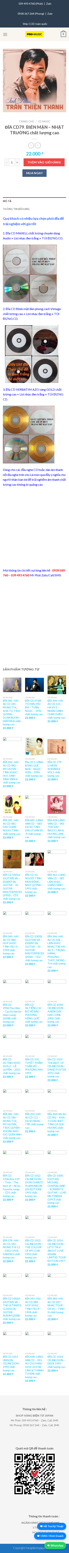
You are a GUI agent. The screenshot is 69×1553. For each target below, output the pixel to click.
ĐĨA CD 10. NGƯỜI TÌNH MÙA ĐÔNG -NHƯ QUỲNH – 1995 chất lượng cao (34, 883)
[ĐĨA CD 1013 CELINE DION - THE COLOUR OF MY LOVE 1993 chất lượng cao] (34, 1224)
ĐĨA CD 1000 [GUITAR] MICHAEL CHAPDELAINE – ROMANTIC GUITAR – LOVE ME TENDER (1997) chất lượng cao (57, 1189)
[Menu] (5, 34)
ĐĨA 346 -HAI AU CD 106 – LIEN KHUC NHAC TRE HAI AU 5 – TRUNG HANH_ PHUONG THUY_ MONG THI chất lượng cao (56, 952)
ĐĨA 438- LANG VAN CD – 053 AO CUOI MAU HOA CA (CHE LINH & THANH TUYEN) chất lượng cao (34, 1367)
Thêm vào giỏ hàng (44, 162)
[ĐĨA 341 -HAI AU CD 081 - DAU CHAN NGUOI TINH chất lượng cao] (12, 804)
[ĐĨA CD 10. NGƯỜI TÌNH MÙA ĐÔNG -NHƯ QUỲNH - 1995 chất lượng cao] (34, 859)
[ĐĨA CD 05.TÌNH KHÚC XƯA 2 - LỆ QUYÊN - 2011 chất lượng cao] (12, 1043)
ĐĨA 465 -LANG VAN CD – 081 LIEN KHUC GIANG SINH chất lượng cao (57, 881)
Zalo (48, 3)
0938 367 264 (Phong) (31, 13)
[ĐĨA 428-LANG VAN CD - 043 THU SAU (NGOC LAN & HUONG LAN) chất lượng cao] (57, 804)
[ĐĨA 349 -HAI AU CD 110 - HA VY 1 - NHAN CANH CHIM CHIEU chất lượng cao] (57, 684)
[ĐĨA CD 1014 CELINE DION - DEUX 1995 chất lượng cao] (57, 1341)
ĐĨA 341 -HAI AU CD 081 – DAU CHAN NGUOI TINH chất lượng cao (11, 827)
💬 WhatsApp (55, 1545)
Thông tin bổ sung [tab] (16, 209)
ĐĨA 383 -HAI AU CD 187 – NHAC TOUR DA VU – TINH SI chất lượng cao (56, 1307)
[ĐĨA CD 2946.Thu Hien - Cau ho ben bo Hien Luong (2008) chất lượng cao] (12, 989)
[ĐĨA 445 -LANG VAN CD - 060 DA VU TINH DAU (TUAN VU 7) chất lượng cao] (34, 804)
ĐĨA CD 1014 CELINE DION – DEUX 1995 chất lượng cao (56, 1361)
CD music (44, 121)
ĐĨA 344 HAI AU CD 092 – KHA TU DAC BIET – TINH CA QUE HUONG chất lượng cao (57, 1123)
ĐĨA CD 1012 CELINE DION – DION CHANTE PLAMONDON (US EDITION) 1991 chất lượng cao (34, 1186)
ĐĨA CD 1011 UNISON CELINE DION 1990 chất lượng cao (11, 1363)
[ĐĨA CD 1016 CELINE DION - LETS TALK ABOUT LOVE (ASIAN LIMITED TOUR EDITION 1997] (57, 1224)
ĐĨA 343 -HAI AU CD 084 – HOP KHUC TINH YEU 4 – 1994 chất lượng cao (33, 1307)
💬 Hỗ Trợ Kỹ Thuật (51, 1526)
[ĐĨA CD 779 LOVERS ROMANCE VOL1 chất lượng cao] (57, 746)
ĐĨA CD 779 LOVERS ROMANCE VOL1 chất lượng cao (54, 769)
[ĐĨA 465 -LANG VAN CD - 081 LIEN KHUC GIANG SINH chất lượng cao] (57, 859)
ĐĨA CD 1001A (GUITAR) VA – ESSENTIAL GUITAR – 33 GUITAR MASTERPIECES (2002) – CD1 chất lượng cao (12, 886)
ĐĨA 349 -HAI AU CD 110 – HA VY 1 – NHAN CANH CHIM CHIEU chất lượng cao (56, 709)
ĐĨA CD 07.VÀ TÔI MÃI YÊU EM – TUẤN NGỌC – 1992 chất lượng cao (34, 707)
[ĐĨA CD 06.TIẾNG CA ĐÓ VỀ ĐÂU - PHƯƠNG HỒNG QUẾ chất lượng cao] (34, 989)
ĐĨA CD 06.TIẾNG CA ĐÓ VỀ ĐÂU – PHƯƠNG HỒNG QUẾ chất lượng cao (34, 1013)
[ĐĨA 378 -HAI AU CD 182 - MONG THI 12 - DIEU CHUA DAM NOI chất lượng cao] (12, 1224)
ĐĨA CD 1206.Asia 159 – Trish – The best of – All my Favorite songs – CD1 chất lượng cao (12, 1186)
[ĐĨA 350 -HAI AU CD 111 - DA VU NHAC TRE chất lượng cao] (34, 1098)
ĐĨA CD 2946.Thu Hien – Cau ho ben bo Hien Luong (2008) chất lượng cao (12, 1013)
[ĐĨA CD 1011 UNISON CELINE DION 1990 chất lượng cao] (12, 1341)
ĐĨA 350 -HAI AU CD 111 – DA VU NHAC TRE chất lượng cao (34, 1121)
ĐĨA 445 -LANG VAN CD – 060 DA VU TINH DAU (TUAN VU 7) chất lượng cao (34, 829)
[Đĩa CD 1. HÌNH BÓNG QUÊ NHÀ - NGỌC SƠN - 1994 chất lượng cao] (34, 746)
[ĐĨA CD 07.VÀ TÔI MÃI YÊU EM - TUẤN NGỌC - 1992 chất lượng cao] (34, 684)
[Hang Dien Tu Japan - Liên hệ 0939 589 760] (34, 34)
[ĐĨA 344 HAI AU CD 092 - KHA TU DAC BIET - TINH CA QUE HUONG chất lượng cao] (57, 1098)
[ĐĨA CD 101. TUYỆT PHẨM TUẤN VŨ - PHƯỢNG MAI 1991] (34, 1043)
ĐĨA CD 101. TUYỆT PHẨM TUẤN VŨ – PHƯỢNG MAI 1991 (34, 1066)
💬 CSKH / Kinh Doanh (50, 1535)
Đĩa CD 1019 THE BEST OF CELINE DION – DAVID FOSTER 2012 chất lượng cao (57, 1068)
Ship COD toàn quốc (35, 23)
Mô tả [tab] (7, 201)
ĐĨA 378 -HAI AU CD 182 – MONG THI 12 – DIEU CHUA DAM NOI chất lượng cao (11, 1249)
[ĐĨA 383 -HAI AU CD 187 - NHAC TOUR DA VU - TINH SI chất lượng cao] (57, 1282)
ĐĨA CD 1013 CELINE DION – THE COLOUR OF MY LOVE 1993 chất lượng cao (34, 1249)
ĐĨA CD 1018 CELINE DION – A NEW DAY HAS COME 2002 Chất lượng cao (56, 1013)
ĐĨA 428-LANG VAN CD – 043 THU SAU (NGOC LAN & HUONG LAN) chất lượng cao (56, 829)
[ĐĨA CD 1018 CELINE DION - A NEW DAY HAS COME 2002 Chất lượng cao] (57, 989)
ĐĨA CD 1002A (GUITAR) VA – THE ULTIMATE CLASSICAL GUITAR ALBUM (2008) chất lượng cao (12, 1309)
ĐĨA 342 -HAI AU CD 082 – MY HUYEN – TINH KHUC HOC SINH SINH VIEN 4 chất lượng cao (11, 772)
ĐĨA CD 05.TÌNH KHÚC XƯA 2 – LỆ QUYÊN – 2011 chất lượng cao (12, 1066)
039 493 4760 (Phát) (31, 3)
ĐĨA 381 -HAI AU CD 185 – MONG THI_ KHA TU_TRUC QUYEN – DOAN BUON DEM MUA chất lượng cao (12, 712)
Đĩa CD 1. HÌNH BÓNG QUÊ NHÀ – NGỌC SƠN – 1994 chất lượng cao (34, 769)
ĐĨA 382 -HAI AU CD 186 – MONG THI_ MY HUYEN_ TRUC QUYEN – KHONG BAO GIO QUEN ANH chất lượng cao (12, 1126)
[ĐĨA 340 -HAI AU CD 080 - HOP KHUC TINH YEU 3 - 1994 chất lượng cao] (12, 920)
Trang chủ (26, 121)
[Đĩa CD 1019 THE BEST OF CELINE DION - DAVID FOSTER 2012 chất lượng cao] (57, 1043)
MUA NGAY (34, 173)
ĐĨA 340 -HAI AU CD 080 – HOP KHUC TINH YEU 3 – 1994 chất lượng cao (11, 945)
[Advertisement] (34, 527)
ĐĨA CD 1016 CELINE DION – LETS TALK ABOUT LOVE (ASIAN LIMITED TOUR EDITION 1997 (57, 1250)
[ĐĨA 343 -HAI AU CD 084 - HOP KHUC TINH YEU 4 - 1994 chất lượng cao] (34, 1282)
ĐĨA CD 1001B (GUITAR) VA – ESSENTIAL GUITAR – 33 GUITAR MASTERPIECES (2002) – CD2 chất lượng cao (34, 948)
